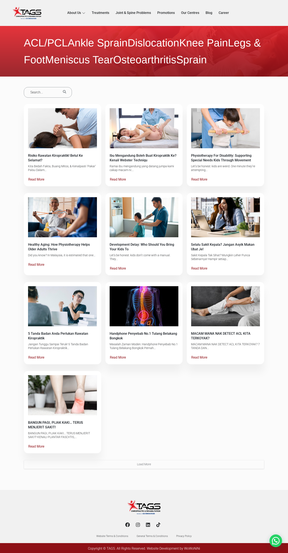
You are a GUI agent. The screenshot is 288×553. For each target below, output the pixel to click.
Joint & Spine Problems (133, 13)
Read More (36, 179)
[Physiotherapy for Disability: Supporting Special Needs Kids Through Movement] (225, 128)
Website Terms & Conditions (112, 536)
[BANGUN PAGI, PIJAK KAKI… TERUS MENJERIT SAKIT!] (62, 395)
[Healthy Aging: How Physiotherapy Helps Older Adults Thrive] (62, 217)
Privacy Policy (184, 536)
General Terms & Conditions (152, 536)
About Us (74, 13)
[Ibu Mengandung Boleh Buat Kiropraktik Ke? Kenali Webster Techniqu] (144, 128)
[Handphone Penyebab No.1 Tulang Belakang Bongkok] (144, 306)
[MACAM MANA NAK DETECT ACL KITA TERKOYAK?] (225, 306)
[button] (275, 540)
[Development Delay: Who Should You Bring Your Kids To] (144, 217)
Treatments (100, 13)
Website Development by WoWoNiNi (173, 548)
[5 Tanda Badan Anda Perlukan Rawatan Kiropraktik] (62, 306)
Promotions (166, 13)
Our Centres (190, 13)
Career (224, 13)
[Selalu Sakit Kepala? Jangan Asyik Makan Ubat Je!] (225, 217)
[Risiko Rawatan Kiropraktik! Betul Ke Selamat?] (62, 128)
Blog (209, 13)
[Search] (64, 92)
